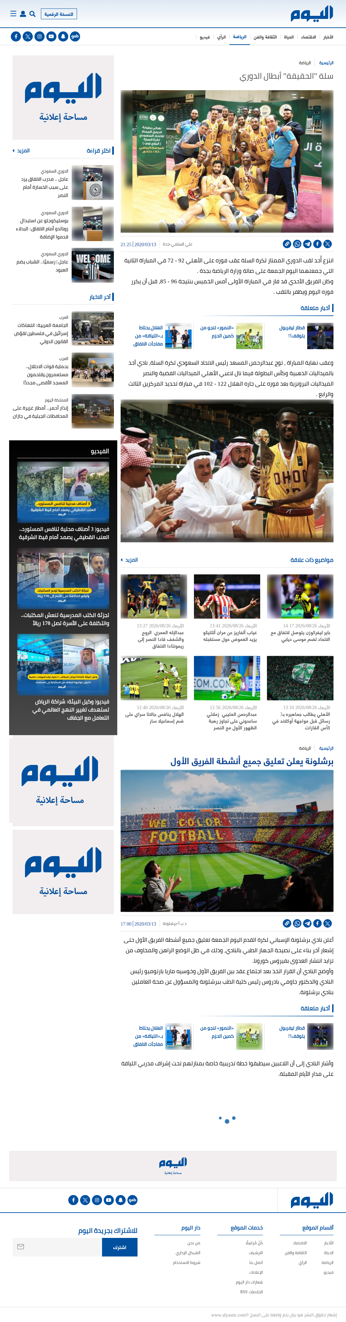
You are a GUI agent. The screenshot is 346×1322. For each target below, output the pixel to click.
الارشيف (256, 1252)
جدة (166, 244)
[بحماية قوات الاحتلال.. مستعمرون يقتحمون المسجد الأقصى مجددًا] (93, 370)
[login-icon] (23, 14)
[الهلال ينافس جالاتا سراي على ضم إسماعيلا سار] (154, 678)
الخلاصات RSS (251, 1292)
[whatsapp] (297, 244)
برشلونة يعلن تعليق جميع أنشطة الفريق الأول (252, 760)
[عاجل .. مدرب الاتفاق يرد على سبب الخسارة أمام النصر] (93, 182)
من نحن (194, 1243)
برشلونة (170, 923)
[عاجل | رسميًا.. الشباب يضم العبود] (93, 265)
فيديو (205, 36)
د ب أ (182, 923)
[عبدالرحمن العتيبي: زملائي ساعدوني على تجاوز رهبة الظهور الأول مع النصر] (227, 678)
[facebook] (16, 36)
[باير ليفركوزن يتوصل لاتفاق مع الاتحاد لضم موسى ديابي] (300, 596)
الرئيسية (326, 63)
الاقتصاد (308, 36)
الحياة (289, 36)
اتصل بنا (256, 1262)
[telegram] (307, 244)
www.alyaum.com (228, 1315)
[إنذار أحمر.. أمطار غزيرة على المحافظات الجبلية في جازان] (93, 411)
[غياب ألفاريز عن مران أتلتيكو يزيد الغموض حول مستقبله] (227, 596)
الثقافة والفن (265, 36)
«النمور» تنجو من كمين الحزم (217, 331)
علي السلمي (182, 244)
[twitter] (28, 36)
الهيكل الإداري (188, 1252)
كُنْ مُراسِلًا (254, 1243)
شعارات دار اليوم (249, 1282)
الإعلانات (256, 1272)
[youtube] (51, 36)
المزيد (131, 560)
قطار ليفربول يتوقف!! (292, 331)
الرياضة (239, 36)
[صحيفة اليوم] (312, 13)
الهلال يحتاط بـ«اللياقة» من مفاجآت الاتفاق (148, 335)
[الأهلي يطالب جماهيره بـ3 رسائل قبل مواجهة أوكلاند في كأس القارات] (300, 678)
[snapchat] (63, 36)
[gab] (75, 36)
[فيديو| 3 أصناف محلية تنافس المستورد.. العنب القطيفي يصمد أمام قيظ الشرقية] (63, 492)
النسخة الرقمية (59, 13)
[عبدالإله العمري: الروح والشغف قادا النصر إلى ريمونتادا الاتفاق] (154, 596)
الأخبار (328, 36)
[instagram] (39, 36)
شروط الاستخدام (186, 1262)
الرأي (221, 36)
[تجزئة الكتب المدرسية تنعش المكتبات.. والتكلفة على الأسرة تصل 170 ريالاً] (63, 578)
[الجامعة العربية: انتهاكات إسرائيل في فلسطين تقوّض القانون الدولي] (93, 328)
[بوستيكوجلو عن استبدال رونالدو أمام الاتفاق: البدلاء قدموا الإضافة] (93, 224)
